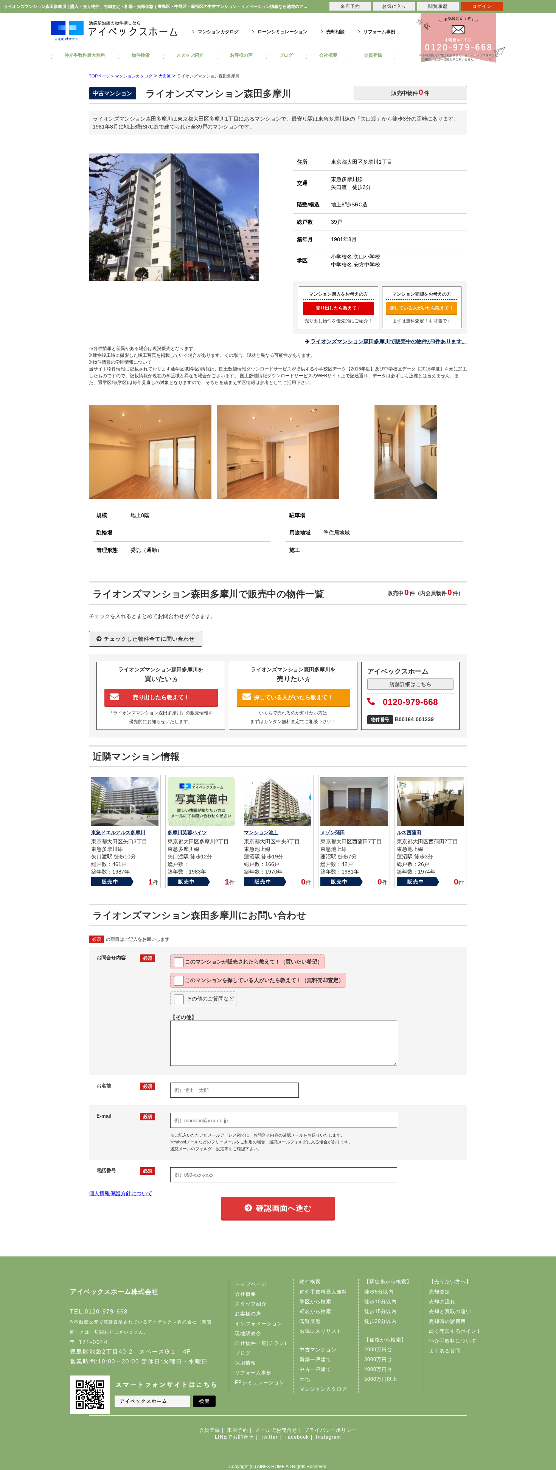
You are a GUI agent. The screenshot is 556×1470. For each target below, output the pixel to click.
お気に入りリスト (321, 1331)
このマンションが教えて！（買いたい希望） (254, 962)
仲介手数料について (453, 1341)
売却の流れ (442, 1301)
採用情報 (245, 1363)
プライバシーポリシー (330, 1430)
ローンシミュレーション (283, 31)
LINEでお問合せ (234, 1437)
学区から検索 (315, 1301)
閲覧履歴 (310, 1321)
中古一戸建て (315, 1369)
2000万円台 (378, 1349)
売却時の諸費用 (447, 1321)
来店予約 (237, 1430)
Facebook (296, 1437)
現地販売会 (248, 1333)
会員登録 (373, 55)
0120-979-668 (410, 702)
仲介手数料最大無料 (84, 55)
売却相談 (335, 31)
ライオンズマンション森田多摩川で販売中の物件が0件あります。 (389, 341)
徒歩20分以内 (380, 1321)
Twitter (269, 1437)
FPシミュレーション (259, 1382)
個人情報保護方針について (120, 1193)
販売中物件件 (410, 92)
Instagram (328, 1437)
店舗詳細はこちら (410, 684)
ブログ (286, 55)
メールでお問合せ (276, 1430)
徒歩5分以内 (379, 1292)
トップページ (251, 1284)
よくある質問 (445, 1351)
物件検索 (141, 55)
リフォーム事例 (379, 31)
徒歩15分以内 (380, 1311)
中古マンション (318, 1349)
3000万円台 (378, 1359)
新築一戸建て (315, 1359)
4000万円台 (378, 1369)
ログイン (482, 6)
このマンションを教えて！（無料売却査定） (264, 980)
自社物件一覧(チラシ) (260, 1343)
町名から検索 (315, 1311)
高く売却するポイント (455, 1331)
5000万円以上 (381, 1379)
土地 (305, 1379)
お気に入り (394, 6)
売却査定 (439, 1292)
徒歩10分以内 (380, 1301)
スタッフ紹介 (189, 55)
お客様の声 (241, 55)
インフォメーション (259, 1323)
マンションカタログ (218, 31)
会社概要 (328, 55)
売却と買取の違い (450, 1311)
